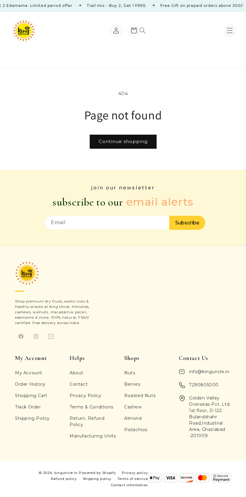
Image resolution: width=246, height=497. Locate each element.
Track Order (28, 407)
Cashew (133, 407)
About (76, 373)
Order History (30, 384)
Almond (133, 418)
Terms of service (132, 479)
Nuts (129, 373)
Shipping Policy (32, 418)
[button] (229, 30)
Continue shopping (123, 141)
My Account (28, 373)
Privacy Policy (85, 395)
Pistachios (135, 429)
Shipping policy (97, 479)
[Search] (142, 30)
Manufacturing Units (93, 436)
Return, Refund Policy (87, 421)
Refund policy (64, 479)
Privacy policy (135, 473)
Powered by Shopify (97, 473)
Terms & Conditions (91, 407)
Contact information (129, 485)
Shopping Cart (31, 395)
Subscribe (187, 223)
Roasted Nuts (139, 395)
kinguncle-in (66, 473)
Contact (79, 384)
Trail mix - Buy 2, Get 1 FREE (110, 5)
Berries (132, 384)
